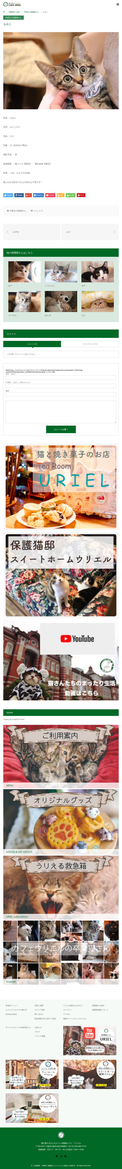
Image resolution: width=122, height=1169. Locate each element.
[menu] (117, 4)
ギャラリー (67, 1010)
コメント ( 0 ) (32, 344)
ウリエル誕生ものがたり (73, 1005)
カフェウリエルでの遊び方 (16, 1010)
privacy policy (11, 1014)
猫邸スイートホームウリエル (74, 1018)
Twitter (56, 1156)
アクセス (66, 1014)
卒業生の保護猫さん (14, 17)
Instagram (61, 1156)
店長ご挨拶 (39, 1005)
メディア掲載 (40, 1036)
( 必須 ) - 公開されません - (19, 382)
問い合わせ (39, 1014)
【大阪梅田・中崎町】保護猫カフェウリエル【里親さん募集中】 (54, 1166)
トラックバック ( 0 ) (90, 344)
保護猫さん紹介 (14, 12)
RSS (65, 1156)
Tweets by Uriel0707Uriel (13, 719)
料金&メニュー (12, 1005)
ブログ (37, 1031)
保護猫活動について (100, 1010)
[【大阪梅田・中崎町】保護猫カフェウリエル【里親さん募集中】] (21, 4)
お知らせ (38, 1027)
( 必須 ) (10, 374)
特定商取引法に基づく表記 (45, 1018)
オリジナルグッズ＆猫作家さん (18, 1027)
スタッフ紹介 (40, 1010)
